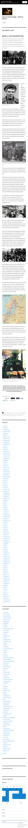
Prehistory (5, 712)
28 (24, 797)
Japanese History (7, 681)
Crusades (5, 650)
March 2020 (5, 531)
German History (6, 674)
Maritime (5, 688)
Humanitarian (6, 677)
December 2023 (6, 453)
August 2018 (5, 563)
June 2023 (5, 464)
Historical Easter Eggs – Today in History (12, 18)
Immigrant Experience (8, 679)
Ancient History (6, 619)
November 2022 (6, 473)
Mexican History (6, 695)
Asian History (6, 630)
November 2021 (6, 494)
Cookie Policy (21, 822)
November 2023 (6, 454)
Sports (4, 726)
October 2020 (6, 518)
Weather (5, 742)
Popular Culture (6, 708)
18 (13, 794)
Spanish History (6, 724)
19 (17, 794)
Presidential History (7, 713)
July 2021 (5, 502)
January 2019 (6, 554)
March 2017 (5, 594)
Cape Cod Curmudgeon (8, 412)
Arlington (5, 625)
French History (6, 672)
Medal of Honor (6, 690)
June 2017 (5, 589)
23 (7, 797)
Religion (5, 715)
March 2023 (5, 465)
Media (4, 692)
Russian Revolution (18, 414)
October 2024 (6, 442)
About (3, 812)
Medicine (5, 693)
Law (4, 684)
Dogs (4, 654)
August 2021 (5, 500)
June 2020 (5, 525)
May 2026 (5, 425)
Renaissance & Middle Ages (9, 717)
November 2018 (6, 558)
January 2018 (6, 576)
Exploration (5, 668)
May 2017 (5, 590)
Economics (20, 412)
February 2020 (6, 532)
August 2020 (5, 522)
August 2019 (5, 543)
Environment (6, 663)
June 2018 (5, 567)
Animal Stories (6, 621)
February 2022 (6, 489)
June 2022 (5, 482)
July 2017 (5, 587)
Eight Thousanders (7, 659)
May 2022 (5, 483)
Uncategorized (9, 414)
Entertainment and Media (8, 661)
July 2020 (5, 523)
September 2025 (6, 431)
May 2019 (5, 547)
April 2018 (5, 570)
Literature (5, 686)
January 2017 (6, 598)
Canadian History (7, 639)
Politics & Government (8, 706)
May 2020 (5, 527)
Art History (5, 626)
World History (6, 750)
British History (6, 635)
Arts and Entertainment (8, 628)
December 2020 (6, 514)
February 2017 (6, 596)
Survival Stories (6, 728)
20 (20, 794)
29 (3, 800)
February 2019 (6, 552)
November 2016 (6, 601)
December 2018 (6, 556)
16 (7, 794)
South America (6, 722)
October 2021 (6, 496)
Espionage (5, 664)
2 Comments (20, 415)
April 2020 (5, 529)
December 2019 (6, 536)
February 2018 (6, 574)
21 (24, 794)
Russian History (6, 719)
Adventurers (5, 612)
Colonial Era (5, 646)
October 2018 (6, 560)
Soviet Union (6, 415)
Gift (25, 2)
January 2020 (6, 534)
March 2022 (5, 487)
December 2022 (6, 471)
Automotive (5, 632)
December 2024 (6, 438)
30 (7, 800)
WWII (4, 753)
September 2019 (6, 541)
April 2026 (5, 427)
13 (20, 792)
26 (17, 797)
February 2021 (6, 511)
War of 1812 (5, 737)
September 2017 (6, 583)
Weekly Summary (7, 744)
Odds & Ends (6, 704)
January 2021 (6, 512)
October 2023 (6, 456)
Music (4, 699)
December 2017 (6, 578)
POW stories (6, 710)
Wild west (5, 746)
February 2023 (6, 467)
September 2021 (6, 498)
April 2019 (5, 549)
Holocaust (5, 675)
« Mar (7, 803)
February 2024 (6, 451)
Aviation (5, 634)
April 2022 (5, 485)
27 (20, 797)
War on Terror (6, 739)
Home (3, 809)
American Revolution (7, 617)
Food (4, 670)
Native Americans (7, 701)
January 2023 (6, 469)
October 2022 (6, 474)
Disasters (5, 652)
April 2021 (5, 507)
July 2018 (5, 565)
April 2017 (5, 592)
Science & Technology (7, 721)
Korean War (5, 683)
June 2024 (5, 445)
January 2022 (6, 491)
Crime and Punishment (8, 648)
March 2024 (5, 449)
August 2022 (5, 478)
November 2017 (6, 580)
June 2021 (5, 503)
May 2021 (5, 505)
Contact (3, 815)
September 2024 (6, 444)
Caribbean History (7, 641)
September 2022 (6, 476)
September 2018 (6, 561)
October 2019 (6, 540)
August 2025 (5, 433)
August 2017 (5, 585)
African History (6, 614)
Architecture (5, 623)
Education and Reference (8, 657)
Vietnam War (6, 735)
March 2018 (5, 572)
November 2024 (6, 440)
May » (21, 803)
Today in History (11, 415)
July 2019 (5, 545)
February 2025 (6, 436)
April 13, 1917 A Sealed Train (13, 36)
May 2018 (5, 569)
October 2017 (6, 581)
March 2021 (5, 509)
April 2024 (5, 447)
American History (7, 616)
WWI (13, 414)
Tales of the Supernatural (8, 730)
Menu (4, 22)
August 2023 (5, 460)
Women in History (7, 748)
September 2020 (6, 520)
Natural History (6, 703)
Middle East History (7, 697)
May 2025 (5, 435)
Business (5, 637)
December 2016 (6, 599)
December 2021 (6, 493)
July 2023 (5, 462)
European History (7, 666)
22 (3, 797)
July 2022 (5, 480)
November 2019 (6, 538)
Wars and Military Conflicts (8, 741)
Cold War (5, 645)
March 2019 (5, 551)
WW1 (16, 415)
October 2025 (6, 429)
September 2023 (6, 458)
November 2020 (6, 516)
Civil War (5, 643)
